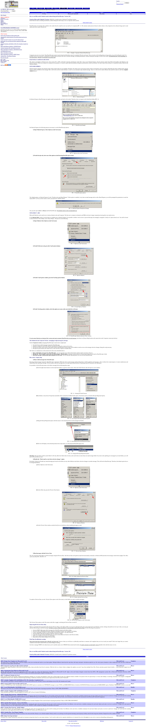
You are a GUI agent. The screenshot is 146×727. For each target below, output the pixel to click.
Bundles (48, 8)
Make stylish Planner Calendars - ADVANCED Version (11, 49)
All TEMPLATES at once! (6, 51)
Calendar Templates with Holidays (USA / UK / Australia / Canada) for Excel (14, 44)
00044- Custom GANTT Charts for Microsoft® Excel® (14, 683)
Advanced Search (119, 4)
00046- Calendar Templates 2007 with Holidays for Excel (14, 690)
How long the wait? (4, 57)
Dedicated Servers (76, 725)
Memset (71, 725)
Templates (71, 8)
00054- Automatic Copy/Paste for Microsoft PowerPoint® (14, 665)
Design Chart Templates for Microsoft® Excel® (10, 35)
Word (2, 21)
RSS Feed (3, 65)
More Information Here (5, 12)
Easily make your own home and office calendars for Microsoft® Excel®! (13, 42)
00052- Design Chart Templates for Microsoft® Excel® (14, 661)
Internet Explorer (4, 23)
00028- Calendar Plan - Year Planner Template (12, 712)
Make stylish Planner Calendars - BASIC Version (10, 54)
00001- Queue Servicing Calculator (9, 716)
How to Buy (3, 59)
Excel (2, 20)
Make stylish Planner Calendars (7, 52)
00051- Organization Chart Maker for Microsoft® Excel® (14, 670)
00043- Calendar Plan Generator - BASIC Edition (12, 707)
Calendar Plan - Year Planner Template (8, 56)
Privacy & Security (5, 19)
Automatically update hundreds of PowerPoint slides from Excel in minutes (14, 38)
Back (87, 656)
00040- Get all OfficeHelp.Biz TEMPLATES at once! (13, 699)
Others (2, 24)
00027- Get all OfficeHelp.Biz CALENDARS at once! (13, 687)
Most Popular (3, 15)
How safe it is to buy (5, 60)
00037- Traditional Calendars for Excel (10, 675)
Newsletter (79, 8)
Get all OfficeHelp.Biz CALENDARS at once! (10, 27)
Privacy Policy (4, 61)
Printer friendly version (87, 22)
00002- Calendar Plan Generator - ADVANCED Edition (14, 694)
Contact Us (3, 62)
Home (33, 8)
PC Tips (63, 8)
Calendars (3, 18)
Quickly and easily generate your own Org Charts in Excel (12, 39)
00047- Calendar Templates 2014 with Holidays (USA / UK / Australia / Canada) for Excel (22, 680)
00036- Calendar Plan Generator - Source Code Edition (14, 702)
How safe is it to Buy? (73, 721)
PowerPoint (3, 22)
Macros (55, 8)
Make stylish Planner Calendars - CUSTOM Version (11, 46)
